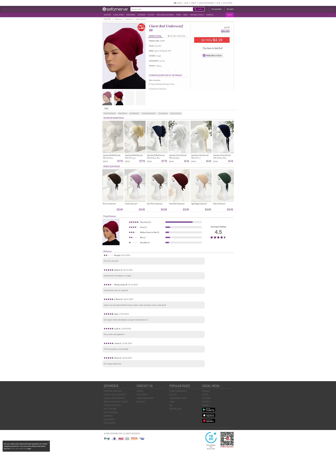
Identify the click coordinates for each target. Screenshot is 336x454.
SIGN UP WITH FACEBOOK (206, 3)
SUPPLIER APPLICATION (144, 398)
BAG (170, 405)
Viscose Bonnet (176, 113)
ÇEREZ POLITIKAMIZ (111, 412)
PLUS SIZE (151, 15)
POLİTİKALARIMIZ (110, 423)
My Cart (230, 9)
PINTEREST (206, 402)
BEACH (185, 15)
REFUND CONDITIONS (178, 36)
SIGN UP (193, 3)
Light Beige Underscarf (199, 204)
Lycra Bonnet (163, 113)
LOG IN (186, 3)
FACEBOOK (206, 391)
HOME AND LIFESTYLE (197, 15)
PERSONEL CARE (175, 409)
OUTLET (229, 15)
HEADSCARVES (130, 15)
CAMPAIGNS (108, 416)
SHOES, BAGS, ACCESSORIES (165, 15)
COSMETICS (209, 15)
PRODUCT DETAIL (155, 36)
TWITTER (205, 394)
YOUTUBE (205, 405)
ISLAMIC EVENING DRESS (178, 391)
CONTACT (139, 391)
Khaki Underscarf (219, 204)
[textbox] (159, 9)
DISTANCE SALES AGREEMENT (115, 394)
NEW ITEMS (107, 15)
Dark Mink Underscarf (154, 204)
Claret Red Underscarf (176, 204)
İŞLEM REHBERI (109, 419)
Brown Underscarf (109, 204)
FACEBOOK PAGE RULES (112, 405)
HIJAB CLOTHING (118, 15)
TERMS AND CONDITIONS (113, 391)
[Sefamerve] (115, 9)
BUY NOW (211, 40)
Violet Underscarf (131, 204)
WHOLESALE (141, 402)
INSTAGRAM (206, 398)
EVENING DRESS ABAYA (177, 398)
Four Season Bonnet (148, 113)
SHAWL (172, 402)
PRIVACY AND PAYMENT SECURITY (116, 402)
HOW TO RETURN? (110, 409)
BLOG (218, 3)
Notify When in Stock (214, 55)
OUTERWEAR (141, 15)
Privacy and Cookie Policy (18, 448)
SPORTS (178, 15)
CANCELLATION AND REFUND (114, 398)
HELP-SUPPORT (227, 3)
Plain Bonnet (123, 113)
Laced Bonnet (134, 113)
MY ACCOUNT (217, 9)
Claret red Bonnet (109, 113)
